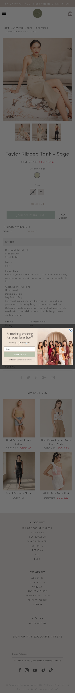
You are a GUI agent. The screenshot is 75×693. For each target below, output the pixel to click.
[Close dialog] (70, 330)
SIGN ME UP (20, 355)
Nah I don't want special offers (19, 360)
